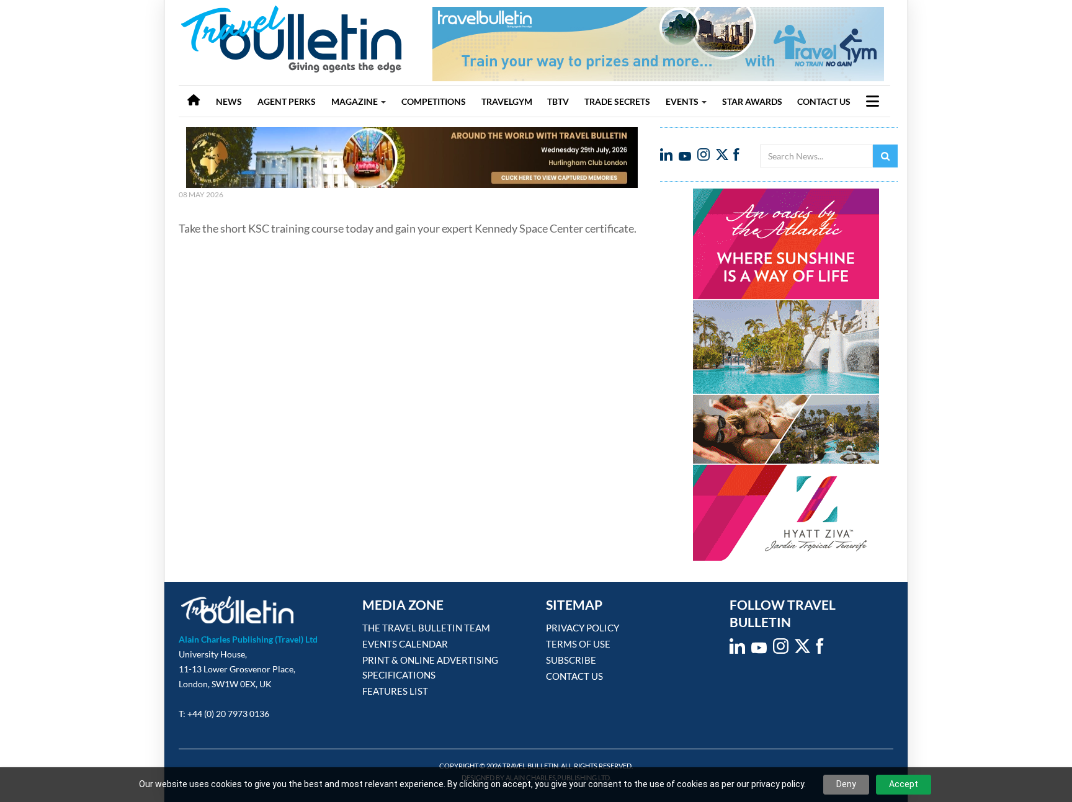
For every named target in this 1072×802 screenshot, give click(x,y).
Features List (395, 691)
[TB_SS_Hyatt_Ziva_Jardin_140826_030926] (786, 373)
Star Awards (752, 101)
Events (683, 101)
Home (193, 101)
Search (885, 156)
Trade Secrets (617, 101)
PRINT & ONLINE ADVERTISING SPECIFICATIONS (430, 667)
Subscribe (571, 660)
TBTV (558, 101)
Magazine (355, 101)
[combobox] (816, 156)
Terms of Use (578, 643)
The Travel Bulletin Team (426, 627)
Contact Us (824, 101)
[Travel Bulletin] (291, 35)
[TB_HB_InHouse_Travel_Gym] (658, 43)
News (229, 101)
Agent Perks (286, 101)
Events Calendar (405, 643)
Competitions (433, 101)
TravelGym (506, 101)
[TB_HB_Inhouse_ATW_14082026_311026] (412, 158)
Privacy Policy (582, 627)
